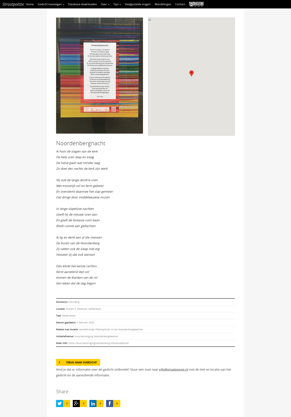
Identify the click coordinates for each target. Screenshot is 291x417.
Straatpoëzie (13, 4)
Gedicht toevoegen (50, 4)
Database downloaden (82, 4)
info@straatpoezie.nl (173, 369)
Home (30, 4)
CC (195, 4)
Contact (180, 4)
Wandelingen (163, 4)
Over (104, 4)
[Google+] (76, 403)
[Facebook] (109, 403)
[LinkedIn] (92, 403)
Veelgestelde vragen (138, 4)
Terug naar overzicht (81, 362)
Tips (116, 4)
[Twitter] (59, 403)
